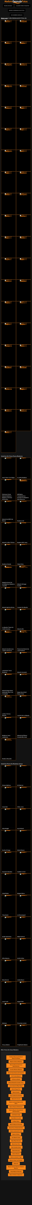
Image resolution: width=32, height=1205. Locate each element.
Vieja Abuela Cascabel (16, 1118)
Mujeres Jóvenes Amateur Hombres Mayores (16, 1167)
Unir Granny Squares (16, 1076)
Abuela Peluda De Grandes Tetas (16, 1082)
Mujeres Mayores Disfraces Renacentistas (16, 1065)
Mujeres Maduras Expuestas (16, 1174)
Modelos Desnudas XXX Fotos (16, 10)
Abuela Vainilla (16, 1092)
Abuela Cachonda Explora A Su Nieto (16, 1102)
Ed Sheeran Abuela (16, 1079)
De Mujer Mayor (16, 1121)
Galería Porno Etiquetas (22, 5)
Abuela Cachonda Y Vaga (16, 1157)
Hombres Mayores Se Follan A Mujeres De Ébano (16, 1057)
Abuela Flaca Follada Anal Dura (16, 1127)
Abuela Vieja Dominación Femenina (16, 1072)
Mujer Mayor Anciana (16, 1140)
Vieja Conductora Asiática (16, 1095)
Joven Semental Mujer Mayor (16, 1085)
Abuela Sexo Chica (16, 1144)
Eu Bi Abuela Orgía (16, 1114)
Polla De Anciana (16, 1150)
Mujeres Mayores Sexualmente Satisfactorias (16, 1110)
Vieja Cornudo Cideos (16, 1147)
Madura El (16, 1163)
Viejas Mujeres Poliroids (16, 1171)
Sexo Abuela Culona (16, 1137)
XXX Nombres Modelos (16, 15)
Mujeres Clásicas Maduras (16, 1061)
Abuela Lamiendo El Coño (16, 1131)
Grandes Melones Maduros (16, 1069)
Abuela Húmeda (16, 1153)
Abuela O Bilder (16, 1134)
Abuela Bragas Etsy (16, 1089)
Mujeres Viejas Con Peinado (16, 1160)
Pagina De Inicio (8, 5)
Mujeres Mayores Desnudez (16, 1124)
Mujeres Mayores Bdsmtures (16, 1106)
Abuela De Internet (16, 1098)
